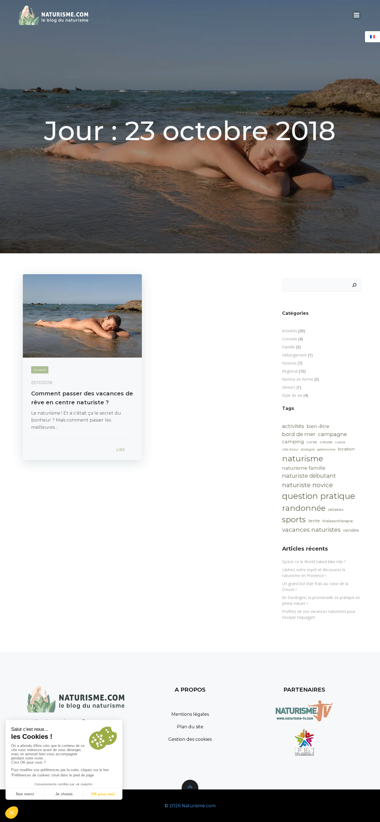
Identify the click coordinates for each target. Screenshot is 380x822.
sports (294, 519)
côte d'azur (290, 449)
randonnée (303, 508)
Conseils (39, 370)
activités (293, 426)
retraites (335, 509)
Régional (290, 371)
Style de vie (292, 395)
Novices (289, 363)
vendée (351, 530)
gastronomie (326, 449)
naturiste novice (307, 485)
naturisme (302, 458)
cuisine (340, 442)
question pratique (318, 496)
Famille (288, 347)
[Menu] (356, 15)
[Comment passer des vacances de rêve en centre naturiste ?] (82, 315)
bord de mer (298, 434)
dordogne (308, 449)
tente (314, 520)
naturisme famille (303, 468)
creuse (326, 442)
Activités (289, 330)
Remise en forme (297, 379)
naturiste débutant (309, 475)
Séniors (288, 387)
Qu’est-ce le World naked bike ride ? (314, 561)
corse (312, 442)
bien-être (318, 426)
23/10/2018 (41, 382)
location (346, 449)
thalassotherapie (337, 521)
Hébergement (294, 355)
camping (293, 441)
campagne (332, 434)
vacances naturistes (311, 529)
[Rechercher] (354, 285)
